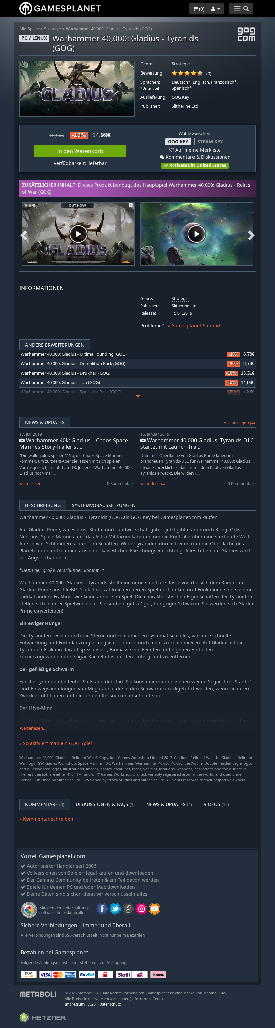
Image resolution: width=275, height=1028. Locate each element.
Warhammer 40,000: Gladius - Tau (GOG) (60, 382)
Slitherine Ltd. (185, 106)
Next (251, 234)
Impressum (75, 1004)
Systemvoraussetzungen (104, 505)
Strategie (52, 28)
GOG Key (180, 97)
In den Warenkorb (80, 151)
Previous (24, 234)
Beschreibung (43, 505)
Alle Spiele (29, 28)
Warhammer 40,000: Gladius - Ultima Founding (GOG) (74, 354)
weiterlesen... (31, 483)
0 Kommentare (121, 483)
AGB (92, 1004)
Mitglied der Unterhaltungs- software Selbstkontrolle (65, 910)
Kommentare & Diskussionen (197, 157)
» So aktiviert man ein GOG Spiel (55, 743)
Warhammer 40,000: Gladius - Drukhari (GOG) (65, 373)
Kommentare (44, 804)
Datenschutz (110, 1004)
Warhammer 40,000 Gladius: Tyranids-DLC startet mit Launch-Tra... (197, 443)
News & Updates (45, 422)
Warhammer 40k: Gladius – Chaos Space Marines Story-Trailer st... (73, 443)
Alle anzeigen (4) (239, 422)
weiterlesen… (33, 728)
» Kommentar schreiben (46, 819)
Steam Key (210, 141)
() (201, 9)
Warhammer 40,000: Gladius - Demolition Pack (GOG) (73, 363)
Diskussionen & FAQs (105, 804)
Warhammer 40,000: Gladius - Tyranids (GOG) (109, 28)
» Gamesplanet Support (194, 325)
